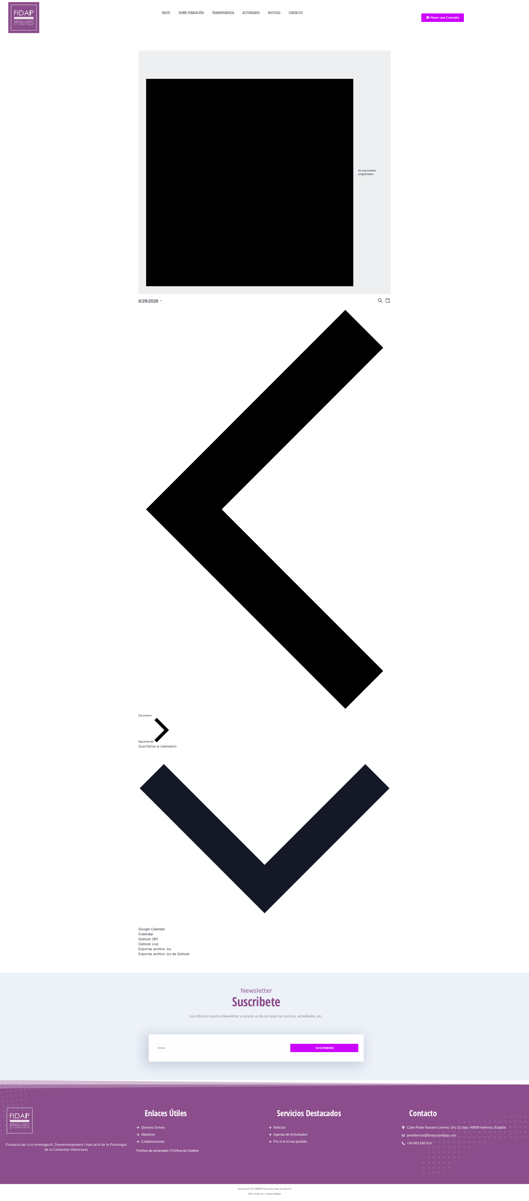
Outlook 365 (148, 939)
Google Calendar (151, 929)
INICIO (166, 12)
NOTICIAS (274, 12)
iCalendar (145, 934)
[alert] (264, 172)
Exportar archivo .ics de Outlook (163, 954)
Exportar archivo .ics (154, 949)
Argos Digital (273, 1194)
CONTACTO (296, 12)
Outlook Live (148, 944)
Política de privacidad (152, 1151)
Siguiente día (146, 741)
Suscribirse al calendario (157, 746)
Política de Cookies (184, 1151)
